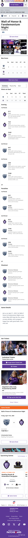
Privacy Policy (14, 516)
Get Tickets (15, 5)
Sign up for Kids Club (15, 397)
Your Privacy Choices (14, 518)
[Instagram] (9, 524)
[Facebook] (4, 524)
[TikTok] (19, 524)
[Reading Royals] (2, 5)
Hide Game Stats (13, 80)
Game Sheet (14, 36)
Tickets (15, 366)
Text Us (22, 535)
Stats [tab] (19, 86)
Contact (7, 516)
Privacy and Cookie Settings (14, 520)
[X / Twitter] (14, 524)
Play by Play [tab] (13, 86)
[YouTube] (24, 524)
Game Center (13, 496)
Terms (20, 516)
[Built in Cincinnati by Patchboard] (14, 531)
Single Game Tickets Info (15, 362)
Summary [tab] (5, 86)
